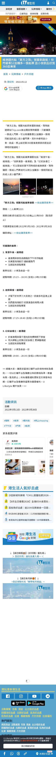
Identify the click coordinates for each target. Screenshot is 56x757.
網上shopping (41, 420)
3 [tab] (27, 16)
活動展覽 (6, 709)
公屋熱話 (23, 13)
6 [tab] (35, 16)
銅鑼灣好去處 (8, 712)
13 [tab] (24, 23)
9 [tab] (27, 19)
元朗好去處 (22, 712)
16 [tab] (32, 23)
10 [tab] (30, 19)
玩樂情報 (16, 74)
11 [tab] (32, 19)
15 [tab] (30, 23)
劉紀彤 (10, 81)
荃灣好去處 (36, 712)
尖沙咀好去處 (32, 709)
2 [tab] (24, 16)
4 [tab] (30, 16)
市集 (14, 709)
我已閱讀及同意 (28, 746)
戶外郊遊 (28, 74)
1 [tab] (22, 16)
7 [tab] (22, 19)
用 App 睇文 (45, 87)
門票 (18, 425)
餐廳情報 (25, 715)
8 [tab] (24, 19)
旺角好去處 (7, 715)
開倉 (20, 709)
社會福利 (47, 715)
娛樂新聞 (34, 13)
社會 (17, 715)
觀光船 (27, 420)
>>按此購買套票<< (44, 202)
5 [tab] (32, 16)
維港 (16, 420)
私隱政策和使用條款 (29, 740)
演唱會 (9, 9)
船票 (28, 425)
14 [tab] (27, 23)
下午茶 (8, 425)
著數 (7, 420)
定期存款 (45, 13)
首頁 (5, 74)
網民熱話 (5, 724)
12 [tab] (35, 19)
